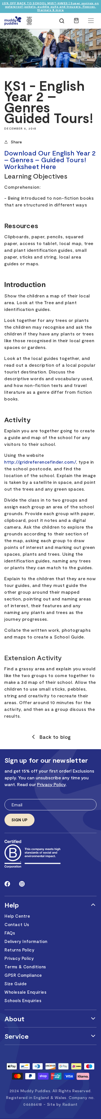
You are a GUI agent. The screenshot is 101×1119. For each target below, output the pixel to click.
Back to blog (55, 737)
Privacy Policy (51, 784)
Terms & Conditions (25, 966)
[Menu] (91, 21)
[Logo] (12, 20)
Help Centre (17, 915)
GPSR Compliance (23, 975)
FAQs (9, 932)
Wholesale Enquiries (25, 992)
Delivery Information (25, 941)
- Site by (60, 1104)
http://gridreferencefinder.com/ (40, 461)
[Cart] (76, 23)
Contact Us (16, 924)
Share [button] (16, 141)
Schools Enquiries (22, 1000)
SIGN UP (19, 819)
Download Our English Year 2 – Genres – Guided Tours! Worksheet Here (50, 159)
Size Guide (15, 983)
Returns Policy (19, 949)
